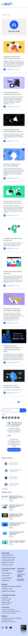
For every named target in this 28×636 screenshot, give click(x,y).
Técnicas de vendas (6, 573)
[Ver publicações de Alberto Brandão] (6, 465)
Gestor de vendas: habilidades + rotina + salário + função (17, 541)
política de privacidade (13, 444)
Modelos (4, 584)
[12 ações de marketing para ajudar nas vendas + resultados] (5, 506)
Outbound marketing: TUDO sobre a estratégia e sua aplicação (12, 130)
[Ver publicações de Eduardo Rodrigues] (6, 485)
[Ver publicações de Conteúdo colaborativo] (6, 472)
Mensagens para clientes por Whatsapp (11, 586)
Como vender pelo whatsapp (20, 579)
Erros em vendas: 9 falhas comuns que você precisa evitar (12, 93)
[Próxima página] (23, 402)
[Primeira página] (2, 402)
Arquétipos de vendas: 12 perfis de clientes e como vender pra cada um (16, 515)
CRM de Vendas (5, 580)
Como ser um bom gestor (20, 571)
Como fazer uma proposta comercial (21, 575)
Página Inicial (4, 14)
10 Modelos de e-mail (7, 588)
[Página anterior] (4, 402)
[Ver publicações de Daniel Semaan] (6, 479)
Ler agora (11, 527)
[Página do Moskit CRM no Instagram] (6, 419)
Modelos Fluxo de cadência (8, 591)
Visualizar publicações (13, 464)
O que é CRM (5, 570)
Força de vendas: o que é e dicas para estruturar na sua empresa (12, 202)
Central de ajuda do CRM (8, 560)
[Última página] (25, 402)
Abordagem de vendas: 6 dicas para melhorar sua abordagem (11, 310)
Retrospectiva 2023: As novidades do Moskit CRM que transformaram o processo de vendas (12, 348)
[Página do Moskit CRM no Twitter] (12, 419)
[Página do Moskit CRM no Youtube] (9, 419)
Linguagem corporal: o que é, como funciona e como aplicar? (12, 57)
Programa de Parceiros (7, 555)
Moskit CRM (10, 69)
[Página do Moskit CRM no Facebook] (3, 419)
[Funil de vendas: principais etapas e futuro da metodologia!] (5, 533)
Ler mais (19, 66)
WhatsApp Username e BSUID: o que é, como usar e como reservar (17, 497)
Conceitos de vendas (8, 568)
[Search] (23, 410)
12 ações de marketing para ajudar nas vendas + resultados (16, 506)
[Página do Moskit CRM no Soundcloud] (18, 419)
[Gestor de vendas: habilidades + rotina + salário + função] (5, 542)
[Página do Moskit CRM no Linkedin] (15, 419)
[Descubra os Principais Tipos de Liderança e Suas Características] (5, 524)
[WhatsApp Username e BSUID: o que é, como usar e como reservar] (5, 498)
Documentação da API (7, 564)
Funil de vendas (5, 575)
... (9, 402)
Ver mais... (5, 489)
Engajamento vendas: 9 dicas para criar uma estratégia (11, 165)
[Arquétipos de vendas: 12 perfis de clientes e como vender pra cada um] (5, 515)
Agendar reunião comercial (8, 557)
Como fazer (21, 568)
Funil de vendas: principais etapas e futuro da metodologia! (16, 533)
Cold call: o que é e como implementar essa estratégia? (11, 386)
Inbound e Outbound (7, 578)
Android (12, 562)
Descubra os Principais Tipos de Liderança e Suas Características (17, 524)
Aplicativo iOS (5, 562)
